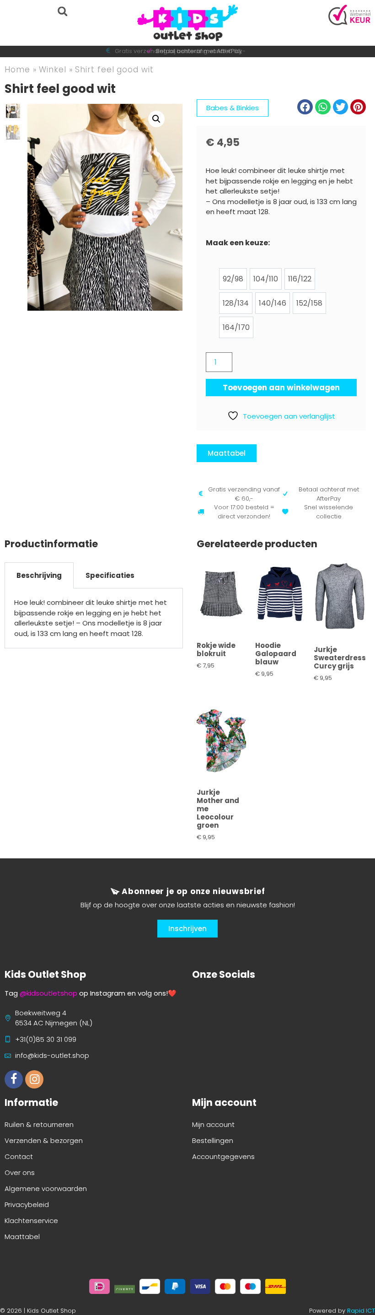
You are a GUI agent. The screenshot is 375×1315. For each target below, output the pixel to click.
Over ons (20, 1172)
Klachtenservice (31, 1220)
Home (17, 69)
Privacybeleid (27, 1204)
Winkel (52, 69)
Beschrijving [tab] (39, 575)
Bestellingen (212, 1140)
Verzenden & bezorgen (44, 1140)
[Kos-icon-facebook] (14, 1079)
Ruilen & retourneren (39, 1124)
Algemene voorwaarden (46, 1188)
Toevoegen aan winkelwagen (281, 387)
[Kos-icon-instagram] (34, 1079)
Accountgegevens (223, 1156)
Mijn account (213, 1124)
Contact (19, 1156)
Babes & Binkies (232, 108)
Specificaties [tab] (110, 575)
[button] (62, 11)
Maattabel (22, 1236)
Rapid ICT (361, 1310)
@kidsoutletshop (48, 993)
